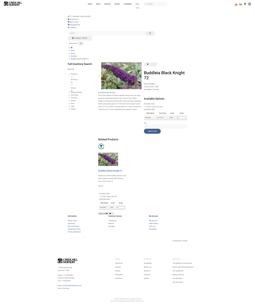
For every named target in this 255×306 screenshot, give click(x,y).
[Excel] (240, 4)
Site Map (111, 226)
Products (107, 4)
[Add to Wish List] (148, 64)
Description (102, 92)
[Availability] (236, 4)
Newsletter (153, 229)
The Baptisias (177, 278)
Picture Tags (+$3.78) (109, 196)
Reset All (71, 69)
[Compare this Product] (154, 64)
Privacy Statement (74, 232)
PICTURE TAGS (149, 104)
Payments (71, 223)
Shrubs (73, 88)
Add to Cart (152, 131)
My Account (153, 221)
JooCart (184, 241)
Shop (137, 4)
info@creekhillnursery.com (72, 285)
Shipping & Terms (74, 229)
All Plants (74, 79)
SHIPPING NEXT (149, 109)
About (98, 4)
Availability (128, 4)
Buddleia (74, 56)
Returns (111, 223)
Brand (73, 53)
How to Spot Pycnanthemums (183, 267)
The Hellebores (178, 271)
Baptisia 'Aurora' (178, 274)
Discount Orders (73, 226)
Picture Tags (72, 221)
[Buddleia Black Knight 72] (121, 75)
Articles (117, 4)
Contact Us (112, 221)
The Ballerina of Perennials (182, 263)
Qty (145, 123)
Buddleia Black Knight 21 (110, 170)
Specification (111, 92)
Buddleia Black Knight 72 (79, 59)
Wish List (152, 226)
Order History (153, 223)
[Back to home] (13, 4)
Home (90, 4)
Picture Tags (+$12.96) (154, 107)
